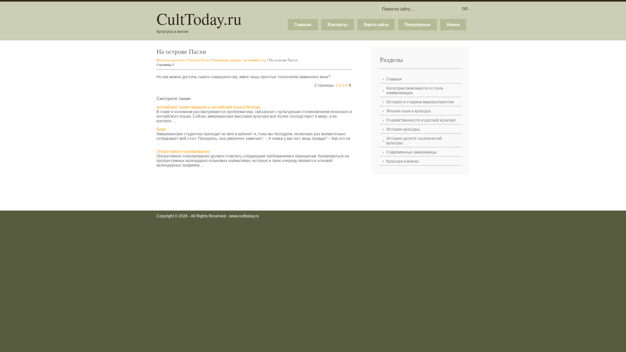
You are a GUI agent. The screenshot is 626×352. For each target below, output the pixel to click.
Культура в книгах (170, 59)
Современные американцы (411, 152)
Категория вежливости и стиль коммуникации (414, 90)
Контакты (338, 24)
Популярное (417, 24)
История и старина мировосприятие (420, 102)
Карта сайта (376, 24)
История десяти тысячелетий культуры (414, 140)
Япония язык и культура (408, 111)
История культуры (403, 129)
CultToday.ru (199, 18)
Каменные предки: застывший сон (239, 59)
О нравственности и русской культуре (421, 120)
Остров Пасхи (199, 59)
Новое (453, 24)
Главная (302, 24)
